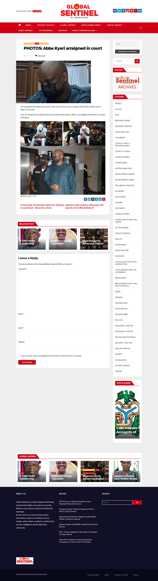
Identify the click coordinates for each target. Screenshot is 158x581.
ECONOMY (119, 191)
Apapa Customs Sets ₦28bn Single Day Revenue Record (125, 480)
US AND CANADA (122, 366)
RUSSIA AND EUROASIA (125, 337)
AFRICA (118, 103)
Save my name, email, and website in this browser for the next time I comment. (51, 356)
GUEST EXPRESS (25, 30)
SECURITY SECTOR (45, 25)
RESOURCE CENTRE (124, 331)
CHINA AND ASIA (122, 132)
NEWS (28, 25)
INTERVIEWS (120, 245)
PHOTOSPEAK (121, 309)
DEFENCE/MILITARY (123, 168)
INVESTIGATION (122, 250)
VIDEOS (118, 371)
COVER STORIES (122, 157)
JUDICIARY (120, 256)
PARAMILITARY (121, 303)
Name (21, 314)
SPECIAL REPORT (114, 25)
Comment (22, 269)
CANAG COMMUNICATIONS (84, 30)
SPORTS (118, 354)
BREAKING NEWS (122, 121)
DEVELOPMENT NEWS (124, 180)
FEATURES (120, 208)
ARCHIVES (62, 30)
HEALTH (118, 239)
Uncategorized (121, 360)
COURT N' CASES (28, 43)
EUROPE (119, 203)
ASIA (117, 115)
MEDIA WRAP (120, 278)
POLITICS (119, 320)
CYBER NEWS (121, 163)
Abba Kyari (41, 56)
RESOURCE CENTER (124, 326)
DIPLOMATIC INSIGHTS (125, 185)
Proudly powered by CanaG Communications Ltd (31, 574)
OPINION (118, 297)
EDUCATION (120, 197)
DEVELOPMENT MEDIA (91, 25)
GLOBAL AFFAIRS (68, 25)
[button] (141, 28)
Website (21, 342)
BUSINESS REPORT (123, 126)
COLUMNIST (120, 138)
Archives (118, 109)
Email (21, 328)
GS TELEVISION (46, 30)
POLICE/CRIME (44, 43)
